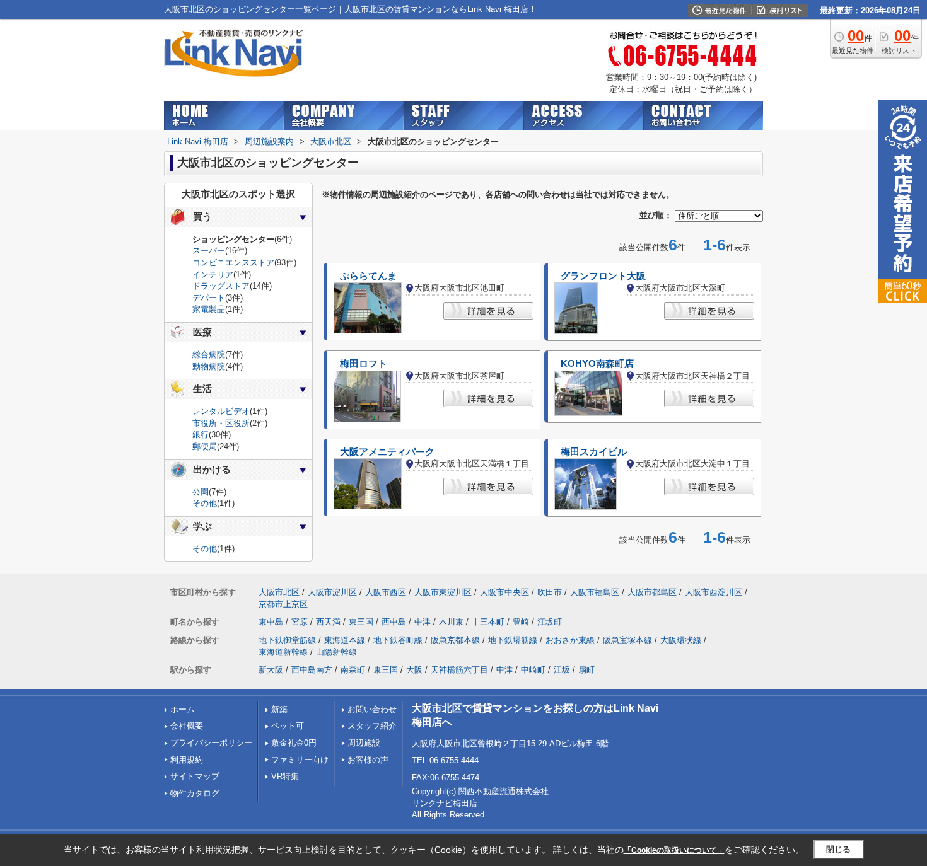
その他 (204, 503)
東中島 (271, 621)
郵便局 (204, 446)
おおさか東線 (570, 640)
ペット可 (287, 725)
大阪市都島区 (652, 592)
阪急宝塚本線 (627, 640)
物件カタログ (194, 793)
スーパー (208, 250)
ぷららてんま (368, 276)
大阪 (414, 669)
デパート (208, 298)
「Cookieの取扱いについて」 (674, 850)
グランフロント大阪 (603, 276)
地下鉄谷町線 (398, 640)
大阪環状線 (680, 640)
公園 (200, 492)
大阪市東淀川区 (443, 592)
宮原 (299, 621)
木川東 (451, 621)
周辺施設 (363, 743)
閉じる (838, 849)
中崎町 (533, 669)
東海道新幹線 (283, 652)
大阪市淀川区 (332, 592)
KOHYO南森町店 (597, 364)
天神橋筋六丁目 (459, 669)
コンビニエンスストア (233, 262)
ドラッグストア (221, 286)
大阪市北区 (279, 592)
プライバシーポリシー (211, 743)
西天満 (328, 621)
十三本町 (488, 621)
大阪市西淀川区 (713, 592)
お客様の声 (367, 760)
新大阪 (271, 669)
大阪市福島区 (594, 592)
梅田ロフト (363, 364)
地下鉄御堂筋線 (287, 640)
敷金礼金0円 (294, 743)
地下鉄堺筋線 (512, 640)
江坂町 (549, 621)
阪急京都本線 (455, 640)
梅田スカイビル (594, 452)
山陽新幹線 (336, 652)
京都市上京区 (283, 604)
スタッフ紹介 (372, 725)
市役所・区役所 (221, 423)
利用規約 (186, 760)
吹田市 (549, 592)
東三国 (361, 621)
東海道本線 (344, 640)
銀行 (200, 434)
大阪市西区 (385, 592)
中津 (422, 621)
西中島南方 (311, 669)
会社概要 (186, 725)
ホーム (182, 709)
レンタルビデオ (221, 411)
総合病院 (208, 354)
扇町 (586, 669)
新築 (279, 709)
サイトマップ (194, 776)
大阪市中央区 (504, 592)
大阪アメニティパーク (387, 452)
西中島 (394, 621)
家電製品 (208, 309)
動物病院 (208, 366)
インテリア (212, 274)
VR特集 (285, 776)
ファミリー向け (300, 760)
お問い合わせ (372, 709)
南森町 (353, 669)
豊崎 (521, 621)
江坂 (562, 669)
